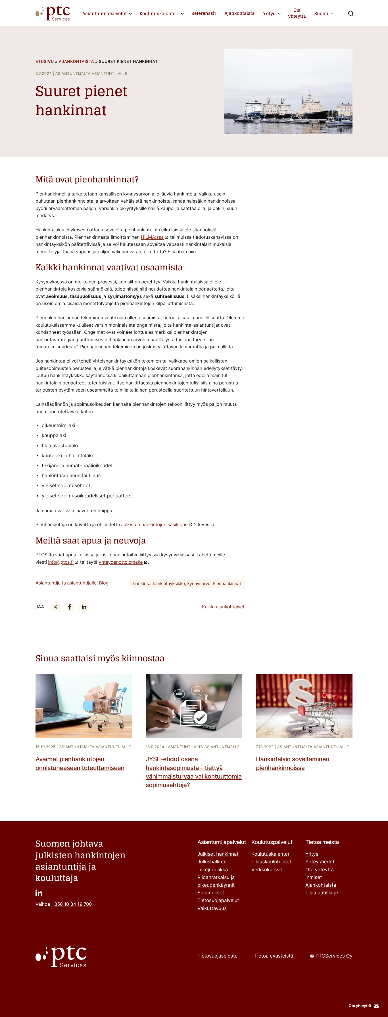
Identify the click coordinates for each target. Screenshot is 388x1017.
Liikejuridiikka (212, 870)
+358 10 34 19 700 (71, 904)
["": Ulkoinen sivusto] (55, 607)
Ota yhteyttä (297, 13)
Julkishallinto (212, 862)
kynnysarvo (198, 583)
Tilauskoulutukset (271, 862)
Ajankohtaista (239, 13)
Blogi (104, 583)
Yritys (269, 13)
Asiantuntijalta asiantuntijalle (66, 583)
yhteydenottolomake (121, 562)
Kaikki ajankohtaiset (223, 607)
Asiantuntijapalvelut (104, 13)
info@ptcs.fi (61, 562)
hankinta (142, 583)
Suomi (321, 13)
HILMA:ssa (152, 237)
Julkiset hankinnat (218, 854)
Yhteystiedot (319, 862)
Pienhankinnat (227, 583)
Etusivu (45, 61)
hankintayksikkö (169, 583)
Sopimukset (210, 893)
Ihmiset (313, 877)
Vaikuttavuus (212, 908)
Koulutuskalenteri (159, 13)
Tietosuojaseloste (217, 956)
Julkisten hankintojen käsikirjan (154, 524)
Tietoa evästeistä (273, 956)
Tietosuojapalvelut (218, 900)
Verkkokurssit (266, 870)
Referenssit (203, 13)
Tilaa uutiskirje (321, 893)
